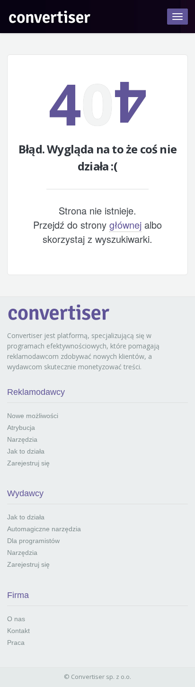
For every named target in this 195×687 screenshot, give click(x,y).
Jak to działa (25, 451)
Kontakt (18, 630)
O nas (16, 619)
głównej (125, 225)
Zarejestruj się (28, 463)
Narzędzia (22, 439)
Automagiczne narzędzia (44, 529)
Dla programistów (33, 540)
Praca (16, 642)
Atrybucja (21, 427)
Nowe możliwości (32, 415)
